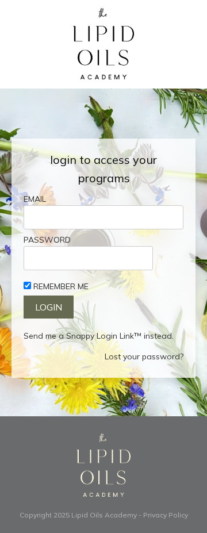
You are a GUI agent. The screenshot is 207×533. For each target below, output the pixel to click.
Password (47, 240)
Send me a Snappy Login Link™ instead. (99, 336)
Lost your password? (144, 356)
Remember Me (61, 286)
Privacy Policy (165, 515)
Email (35, 199)
